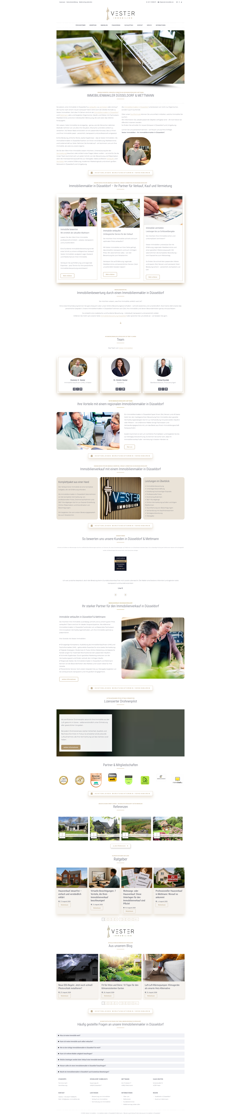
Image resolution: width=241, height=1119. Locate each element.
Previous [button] (115, 594)
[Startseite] (120, 13)
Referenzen (127, 1099)
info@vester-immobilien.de (166, 2)
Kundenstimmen (128, 1102)
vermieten (103, 107)
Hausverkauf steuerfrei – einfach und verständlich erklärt (70, 894)
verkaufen (93, 107)
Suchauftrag (128, 25)
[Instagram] (177, 2)
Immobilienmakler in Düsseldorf (106, 112)
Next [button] (125, 594)
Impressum (62, 2)
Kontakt (140, 25)
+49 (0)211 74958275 (70, 1097)
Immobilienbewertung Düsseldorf (113, 316)
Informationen (160, 25)
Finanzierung (116, 25)
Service (149, 25)
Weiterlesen (64, 905)
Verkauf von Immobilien (100, 1099)
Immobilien (104, 25)
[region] (120, 59)
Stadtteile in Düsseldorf (162, 1096)
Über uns (126, 1096)
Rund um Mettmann (161, 1099)
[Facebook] (179, 2)
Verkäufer (110, 159)
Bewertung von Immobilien (101, 1096)
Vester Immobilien (126, 348)
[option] (120, 585)
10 (131, 919)
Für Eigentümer (80, 25)
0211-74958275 (152, 2)
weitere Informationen (71, 747)
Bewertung (93, 25)
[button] (59, 56)
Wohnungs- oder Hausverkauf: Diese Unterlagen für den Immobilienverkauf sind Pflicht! (134, 897)
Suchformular (135, 114)
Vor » (136, 919)
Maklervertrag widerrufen (85, 2)
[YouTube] (181, 2)
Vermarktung (61, 153)
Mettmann (64, 115)
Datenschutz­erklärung (72, 2)
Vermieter (60, 161)
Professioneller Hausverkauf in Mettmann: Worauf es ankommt (169, 894)
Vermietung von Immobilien (101, 1102)
